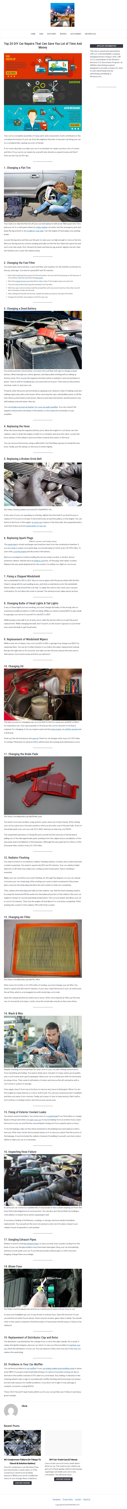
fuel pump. (39, 278)
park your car (35, 1120)
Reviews (63, 34)
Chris (24, 1406)
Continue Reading (22, 1483)
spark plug (12, 544)
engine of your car (22, 281)
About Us (86, 1499)
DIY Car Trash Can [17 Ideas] (63, 1459)
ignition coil (39, 561)
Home (33, 34)
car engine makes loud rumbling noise (58, 1368)
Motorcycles (90, 34)
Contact (78, 1499)
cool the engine (20, 551)
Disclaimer (57, 1499)
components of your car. (35, 526)
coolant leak (52, 1116)
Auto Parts (51, 34)
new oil (35, 738)
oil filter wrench (71, 729)
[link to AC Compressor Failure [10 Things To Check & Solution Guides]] (22, 1443)
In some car (37, 522)
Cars (41, 34)
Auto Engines (75, 34)
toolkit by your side (35, 231)
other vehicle (41, 227)
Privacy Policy (68, 1499)
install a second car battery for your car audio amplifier (34, 407)
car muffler (31, 1368)
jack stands (56, 729)
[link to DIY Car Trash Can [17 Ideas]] (63, 1443)
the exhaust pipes (31, 1244)
